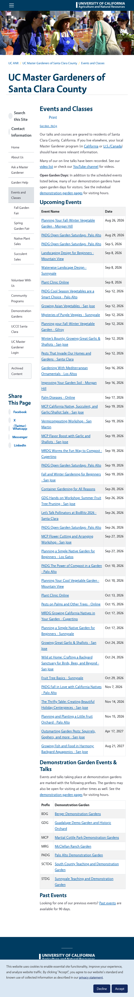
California (91, 146)
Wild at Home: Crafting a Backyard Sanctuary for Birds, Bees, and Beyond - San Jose (70, 663)
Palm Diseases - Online (58, 397)
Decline (102, 989)
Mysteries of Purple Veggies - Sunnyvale (70, 314)
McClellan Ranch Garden (73, 846)
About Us (17, 157)
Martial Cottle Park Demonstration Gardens (87, 837)
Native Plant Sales (22, 241)
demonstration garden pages (61, 193)
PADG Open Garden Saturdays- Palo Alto (71, 235)
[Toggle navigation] (11, 5)
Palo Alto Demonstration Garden (79, 855)
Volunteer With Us (21, 283)
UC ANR (13, 63)
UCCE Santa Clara (19, 329)
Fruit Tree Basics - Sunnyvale (62, 678)
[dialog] (67, 978)
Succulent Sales (20, 256)
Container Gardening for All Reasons (68, 489)
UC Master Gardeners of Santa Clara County (50, 63)
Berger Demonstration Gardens (78, 814)
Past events (107, 903)
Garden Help (19, 182)
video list (46, 166)
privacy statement (91, 977)
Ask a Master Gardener (19, 170)
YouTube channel (85, 166)
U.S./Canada (112, 146)
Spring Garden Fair (21, 226)
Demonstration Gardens (21, 313)
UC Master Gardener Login (18, 347)
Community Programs (19, 298)
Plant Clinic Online (55, 282)
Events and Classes (18, 195)
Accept (119, 989)
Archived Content (17, 371)
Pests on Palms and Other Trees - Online (70, 604)
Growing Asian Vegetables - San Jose (68, 306)
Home (15, 147)
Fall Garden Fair (21, 210)
